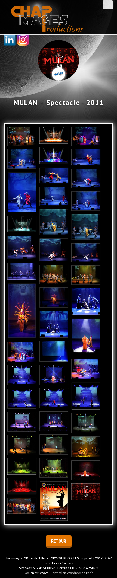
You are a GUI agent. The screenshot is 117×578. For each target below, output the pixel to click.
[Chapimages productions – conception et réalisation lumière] (48, 16)
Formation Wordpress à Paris (72, 573)
